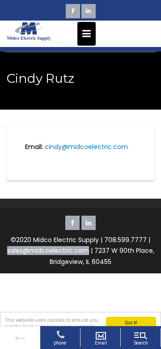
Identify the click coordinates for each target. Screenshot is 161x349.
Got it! (131, 322)
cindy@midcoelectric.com (86, 146)
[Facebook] (73, 11)
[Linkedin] (88, 11)
